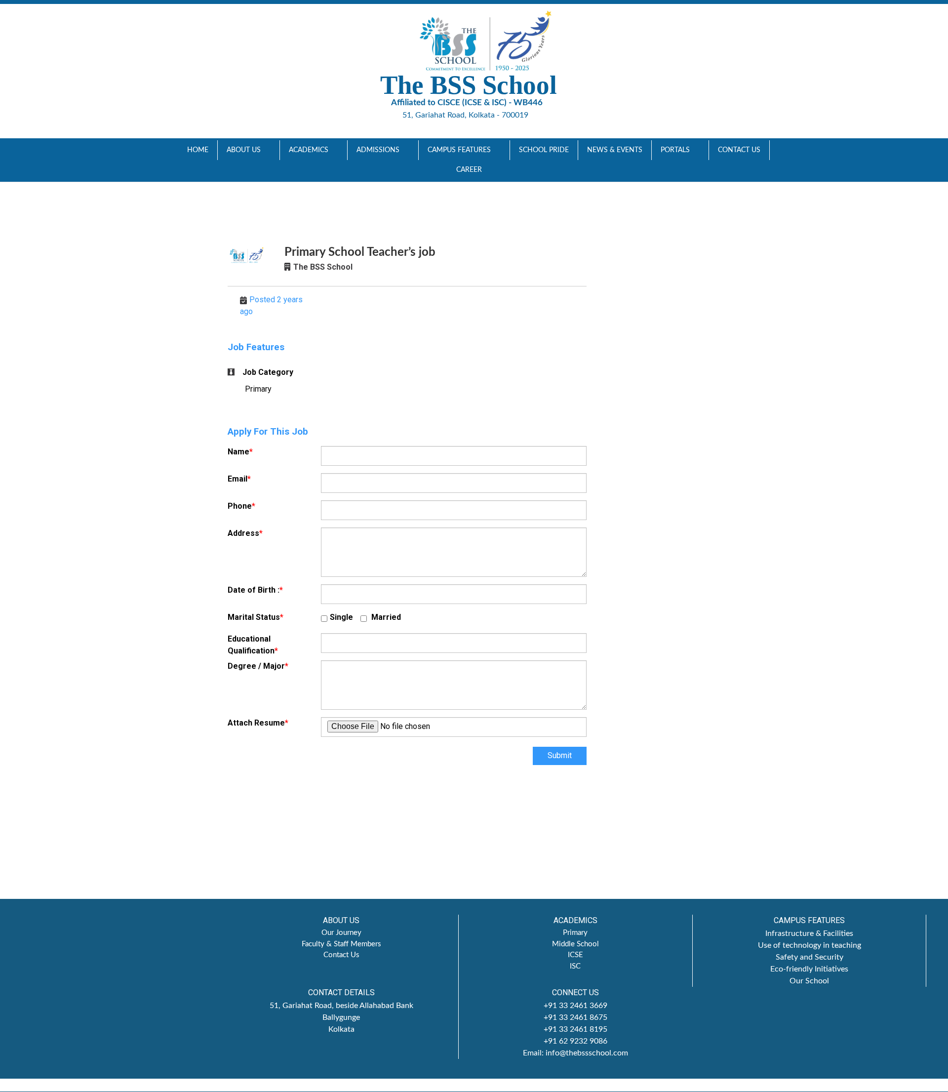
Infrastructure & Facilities (809, 933)
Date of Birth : (255, 590)
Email (239, 479)
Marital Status (255, 617)
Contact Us (341, 955)
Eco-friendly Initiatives (809, 969)
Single (341, 617)
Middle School (575, 944)
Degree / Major (258, 666)
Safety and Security (809, 957)
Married (385, 617)
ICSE (575, 955)
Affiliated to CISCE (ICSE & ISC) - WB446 (467, 102)
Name (240, 451)
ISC (575, 966)
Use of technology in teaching (809, 945)
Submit (560, 755)
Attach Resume (258, 723)
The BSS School (323, 267)
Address (245, 533)
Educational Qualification (253, 644)
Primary (575, 932)
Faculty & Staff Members (341, 944)
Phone (241, 506)
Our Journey (341, 932)
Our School (809, 981)
